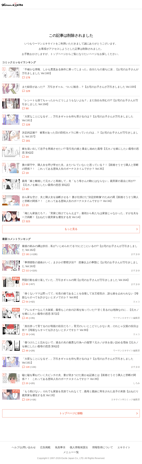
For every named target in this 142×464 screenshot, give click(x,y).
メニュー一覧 (71, 452)
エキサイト (123, 447)
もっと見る (71, 228)
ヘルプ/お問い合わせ (24, 447)
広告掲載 (45, 447)
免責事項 (60, 447)
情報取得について (102, 447)
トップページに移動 (71, 413)
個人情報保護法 (79, 447)
